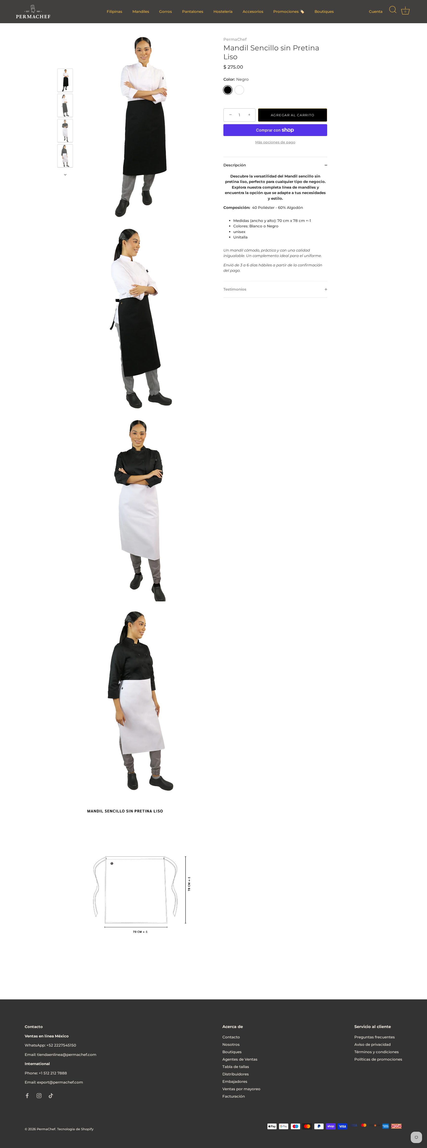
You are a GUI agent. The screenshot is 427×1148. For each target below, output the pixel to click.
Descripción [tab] (234, 165)
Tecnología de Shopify (75, 1129)
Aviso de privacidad (372, 1044)
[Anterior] (65, 61)
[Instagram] (39, 1095)
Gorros (165, 11)
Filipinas (114, 11)
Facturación (233, 1096)
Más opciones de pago (275, 142)
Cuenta (376, 11)
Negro (227, 90)
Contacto (231, 1037)
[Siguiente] (65, 174)
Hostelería (223, 11)
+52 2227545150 (61, 1045)
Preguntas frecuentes (374, 1037)
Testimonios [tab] (234, 289)
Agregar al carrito (292, 115)
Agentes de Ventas (239, 1059)
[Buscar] (392, 11)
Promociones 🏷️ (288, 11)
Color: (236, 79)
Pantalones (192, 11)
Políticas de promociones (378, 1059)
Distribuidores (235, 1074)
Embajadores (234, 1081)
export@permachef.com (60, 1082)
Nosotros (231, 1044)
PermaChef (235, 39)
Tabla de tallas (235, 1066)
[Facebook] (27, 1095)
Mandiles (140, 11)
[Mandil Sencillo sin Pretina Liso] (65, 80)
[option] (65, 81)
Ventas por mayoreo (241, 1089)
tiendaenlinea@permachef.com (66, 1054)
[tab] (275, 227)
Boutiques (324, 11)
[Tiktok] (50, 1095)
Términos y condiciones (376, 1051)
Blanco (239, 90)
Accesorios (253, 11)
